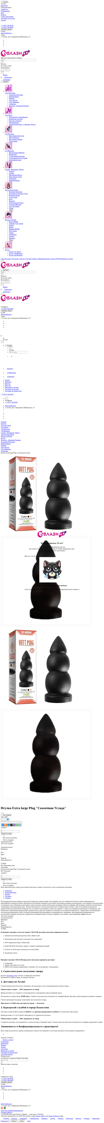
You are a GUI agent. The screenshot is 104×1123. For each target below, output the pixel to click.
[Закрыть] (25, 593)
